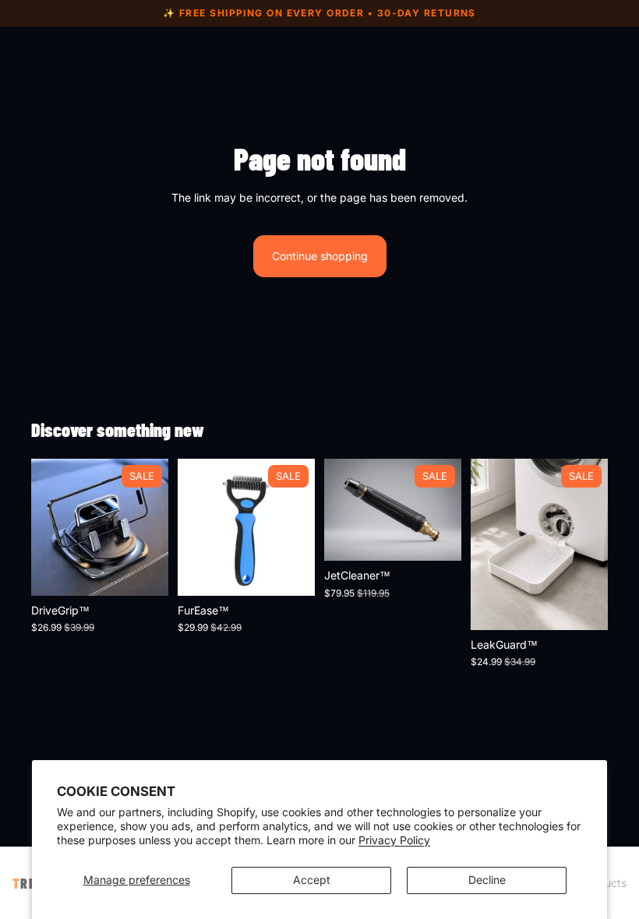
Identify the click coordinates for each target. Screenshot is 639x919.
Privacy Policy (394, 840)
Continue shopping (320, 255)
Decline (487, 879)
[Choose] (144, 572)
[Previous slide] (48, 527)
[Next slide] (151, 527)
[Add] (584, 606)
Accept (311, 879)
